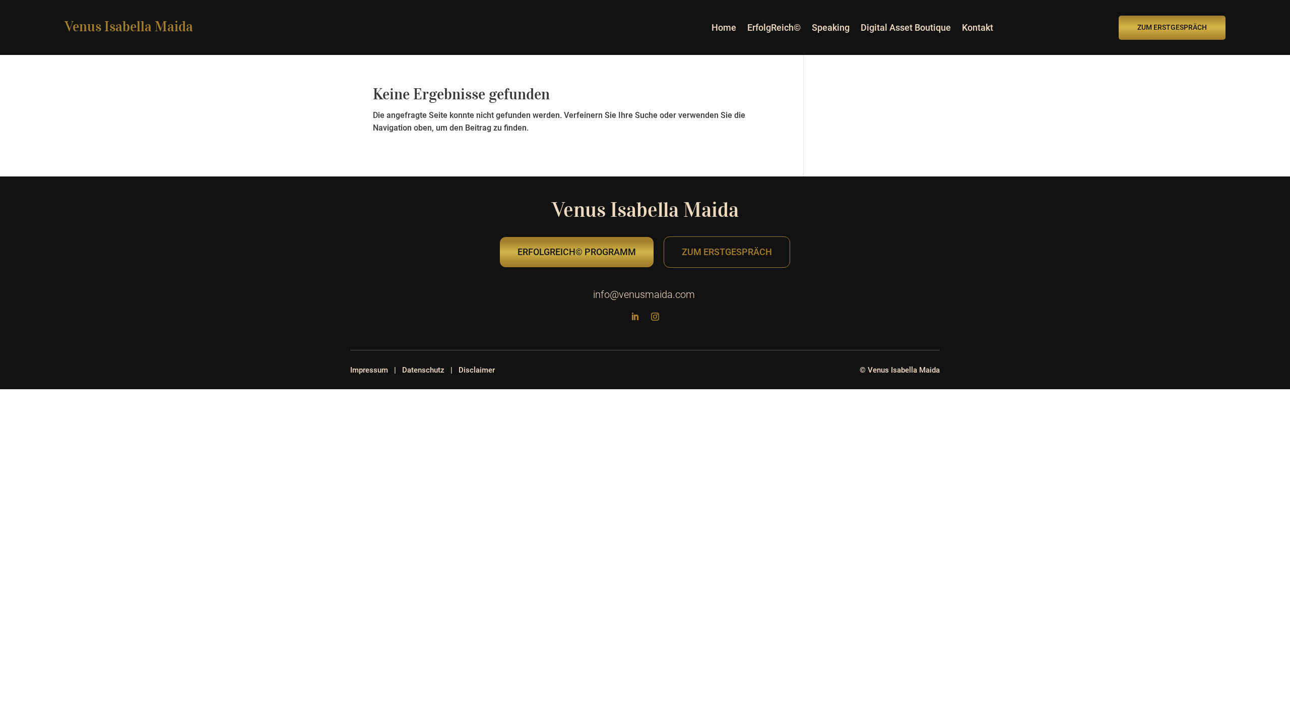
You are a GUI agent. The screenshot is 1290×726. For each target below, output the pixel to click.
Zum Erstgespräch (1172, 27)
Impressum (369, 370)
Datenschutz (423, 370)
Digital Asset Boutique (906, 28)
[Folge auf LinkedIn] (635, 317)
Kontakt (977, 28)
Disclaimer (477, 370)
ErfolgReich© (774, 28)
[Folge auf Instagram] (655, 317)
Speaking (831, 28)
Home (724, 28)
